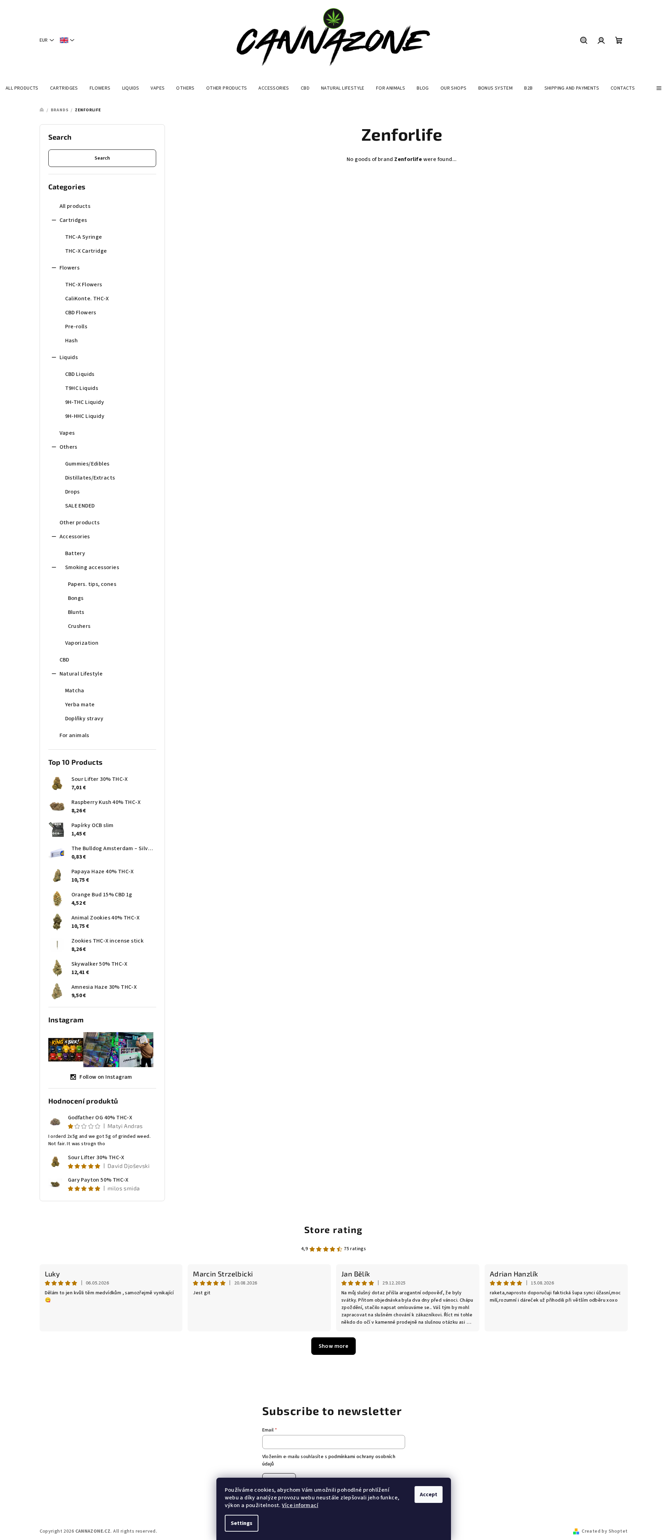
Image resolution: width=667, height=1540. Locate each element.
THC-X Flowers (83, 284)
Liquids (69, 357)
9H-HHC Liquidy (85, 416)
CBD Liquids (80, 374)
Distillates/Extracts (90, 478)
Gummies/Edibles (87, 464)
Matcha (74, 690)
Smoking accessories (92, 567)
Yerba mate (80, 704)
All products (75, 206)
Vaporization (82, 643)
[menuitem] (22, 88)
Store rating (333, 1229)
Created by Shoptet (604, 1531)
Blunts (76, 612)
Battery (75, 553)
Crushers (79, 626)
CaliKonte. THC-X (87, 298)
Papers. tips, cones (92, 584)
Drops (72, 492)
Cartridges (73, 220)
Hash (71, 340)
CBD (64, 660)
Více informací (300, 1505)
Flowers (70, 268)
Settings (241, 1523)
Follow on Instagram (105, 1077)
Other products (80, 522)
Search (102, 158)
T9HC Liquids (81, 388)
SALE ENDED (80, 506)
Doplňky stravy (84, 718)
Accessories (75, 536)
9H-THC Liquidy (84, 402)
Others (68, 447)
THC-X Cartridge (86, 251)
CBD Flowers (80, 312)
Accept (428, 1494)
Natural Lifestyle (81, 674)
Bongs (76, 598)
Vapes (67, 433)
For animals (74, 735)
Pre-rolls (76, 326)
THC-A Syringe (83, 237)
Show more (334, 1346)
